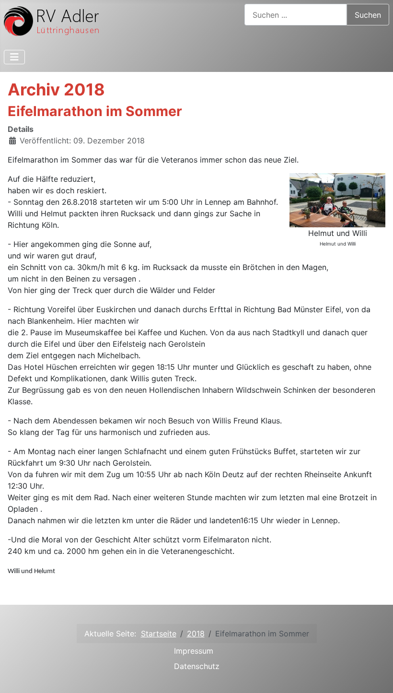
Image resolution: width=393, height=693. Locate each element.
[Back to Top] (376, 675)
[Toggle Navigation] (14, 57)
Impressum (193, 651)
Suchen (368, 15)
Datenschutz (197, 666)
